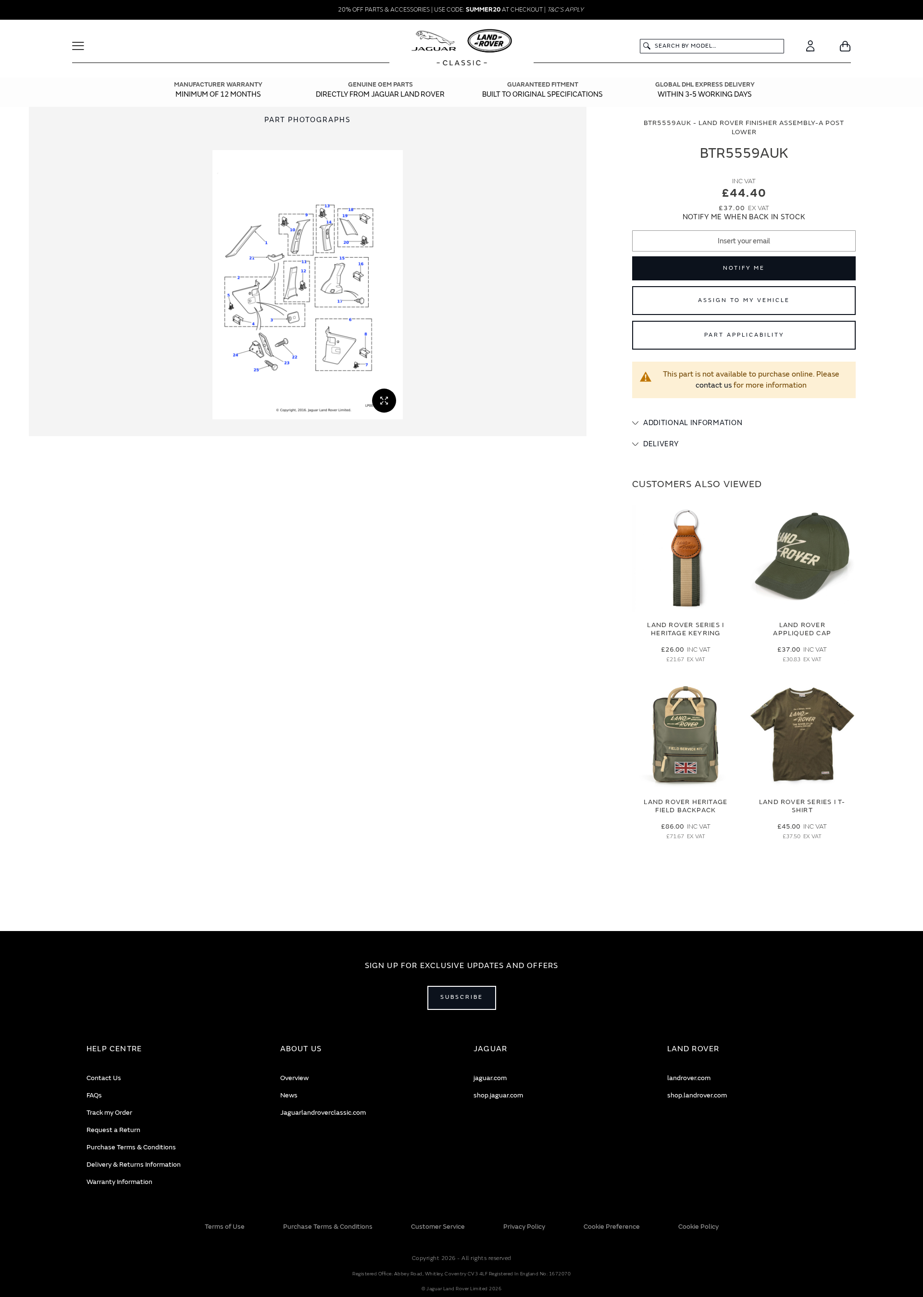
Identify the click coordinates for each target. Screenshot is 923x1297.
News (289, 1095)
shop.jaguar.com (498, 1095)
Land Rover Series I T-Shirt (802, 806)
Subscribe (461, 997)
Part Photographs (307, 120)
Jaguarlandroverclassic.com (323, 1112)
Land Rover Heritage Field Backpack (685, 806)
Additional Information (692, 423)
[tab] (744, 423)
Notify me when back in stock (744, 217)
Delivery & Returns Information (134, 1164)
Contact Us (104, 1078)
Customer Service (438, 1226)
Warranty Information (119, 1182)
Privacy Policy (524, 1226)
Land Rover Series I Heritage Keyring (685, 629)
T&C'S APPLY (565, 9)
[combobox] (712, 46)
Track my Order (109, 1112)
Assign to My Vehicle (744, 300)
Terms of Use (225, 1226)
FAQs (94, 1095)
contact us (714, 385)
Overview (294, 1078)
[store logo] (461, 48)
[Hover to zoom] (307, 284)
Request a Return (113, 1130)
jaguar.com (490, 1078)
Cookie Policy (698, 1226)
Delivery (661, 444)
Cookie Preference (612, 1226)
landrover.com (689, 1078)
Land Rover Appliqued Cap (802, 629)
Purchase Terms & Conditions (131, 1147)
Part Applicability (744, 335)
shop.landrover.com (697, 1095)
